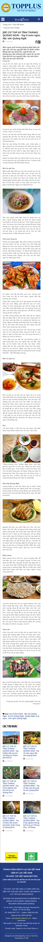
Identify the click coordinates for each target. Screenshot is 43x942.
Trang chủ (7, 25)
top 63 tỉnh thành (16, 714)
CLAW (26, 938)
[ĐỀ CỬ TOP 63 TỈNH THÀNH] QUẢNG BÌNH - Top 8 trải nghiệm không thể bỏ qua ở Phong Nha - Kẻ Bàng (31, 821)
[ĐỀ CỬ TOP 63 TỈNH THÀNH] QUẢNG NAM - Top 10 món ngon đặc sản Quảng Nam (31, 750)
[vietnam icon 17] (21, 856)
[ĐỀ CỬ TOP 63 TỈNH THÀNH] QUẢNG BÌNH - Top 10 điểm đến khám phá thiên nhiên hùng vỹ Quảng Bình (11, 821)
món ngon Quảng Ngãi (17, 718)
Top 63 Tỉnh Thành (11, 28)
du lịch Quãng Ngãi (16, 716)
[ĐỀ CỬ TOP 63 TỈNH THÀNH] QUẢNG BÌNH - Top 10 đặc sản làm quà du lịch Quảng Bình (31, 785)
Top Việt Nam (18, 25)
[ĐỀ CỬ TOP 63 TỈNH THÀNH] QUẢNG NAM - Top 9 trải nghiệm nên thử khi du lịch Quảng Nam (10, 786)
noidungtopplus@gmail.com (21, 918)
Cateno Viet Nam (31, 936)
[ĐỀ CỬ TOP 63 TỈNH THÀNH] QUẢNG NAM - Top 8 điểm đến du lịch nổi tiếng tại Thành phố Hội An (10, 752)
